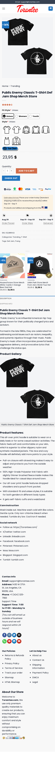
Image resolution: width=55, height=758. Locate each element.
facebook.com (22, 541)
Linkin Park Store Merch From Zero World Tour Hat (39, 283)
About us (37, 655)
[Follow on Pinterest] (9, 641)
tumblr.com (17, 559)
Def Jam (10, 241)
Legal (35, 682)
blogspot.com (20, 555)
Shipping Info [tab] (6, 304)
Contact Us (38, 660)
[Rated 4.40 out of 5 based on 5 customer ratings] (27, 105)
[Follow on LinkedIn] (14, 641)
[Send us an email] (19, 635)
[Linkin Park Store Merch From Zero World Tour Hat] (40, 265)
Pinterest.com (20, 545)
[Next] (52, 274)
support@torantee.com (22, 581)
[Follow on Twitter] (14, 635)
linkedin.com (18, 536)
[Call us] (4, 641)
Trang (17, 241)
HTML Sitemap (12, 682)
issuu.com (14, 550)
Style (5, 121)
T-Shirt (24, 237)
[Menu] (3, 8)
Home (5, 86)
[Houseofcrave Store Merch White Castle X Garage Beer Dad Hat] (12, 265)
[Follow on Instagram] (9, 635)
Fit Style (6, 110)
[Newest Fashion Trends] (27, 8)
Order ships (27, 223)
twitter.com (19, 531)
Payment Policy (40, 672)
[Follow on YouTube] (19, 641)
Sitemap (9, 677)
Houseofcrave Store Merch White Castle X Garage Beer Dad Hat (12, 284)
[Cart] (50, 8)
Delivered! (48, 223)
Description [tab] (5, 298)
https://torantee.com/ (25, 527)
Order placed (8, 223)
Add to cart (26, 170)
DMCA (35, 677)
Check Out (11, 178)
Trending (15, 86)
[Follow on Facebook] (4, 635)
